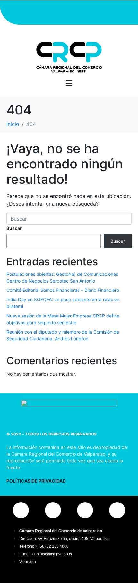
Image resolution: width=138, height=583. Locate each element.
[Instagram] (30, 12)
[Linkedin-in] (88, 12)
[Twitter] (69, 12)
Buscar (14, 228)
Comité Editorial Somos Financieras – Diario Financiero (62, 290)
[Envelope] (107, 12)
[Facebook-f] (50, 12)
